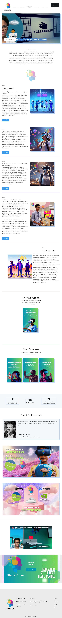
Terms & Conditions (56, 601)
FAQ (55, 607)
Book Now (5, 120)
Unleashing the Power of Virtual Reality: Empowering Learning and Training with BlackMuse (38, 602)
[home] (8, 7)
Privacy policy (55, 604)
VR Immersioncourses (29, 7)
